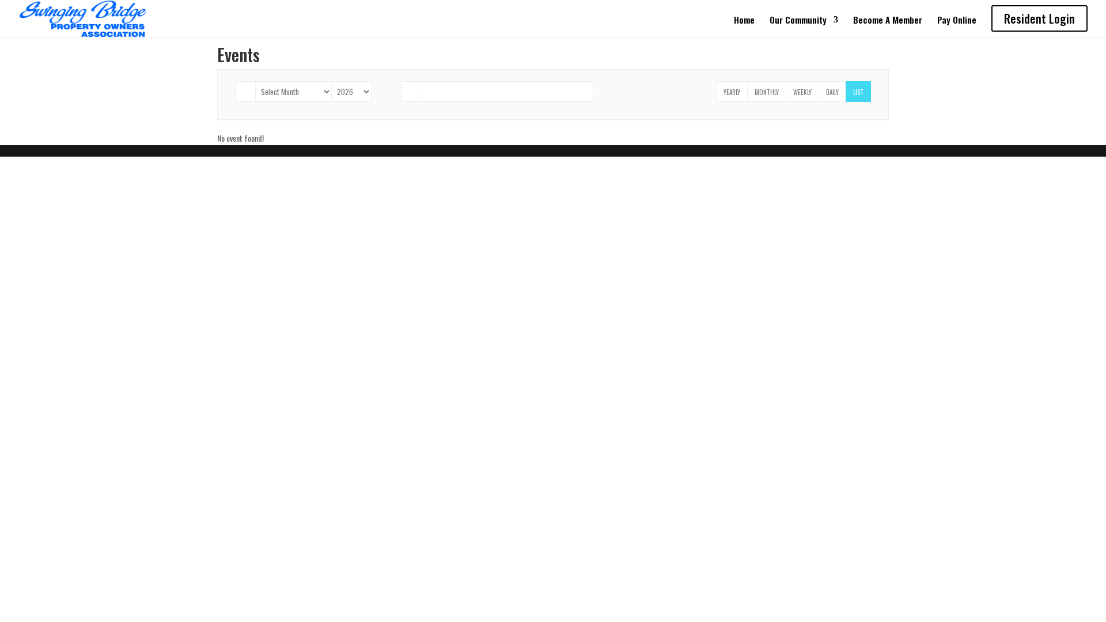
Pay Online (956, 21)
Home (744, 21)
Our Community (798, 21)
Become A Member (887, 21)
